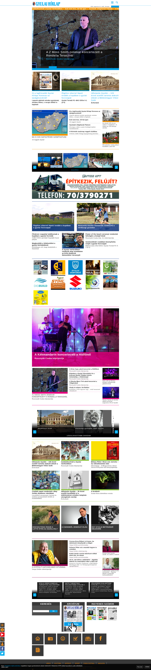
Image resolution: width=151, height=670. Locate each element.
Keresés (45, 604)
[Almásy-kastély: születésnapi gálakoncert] (75, 161)
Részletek (139, 667)
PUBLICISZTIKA (89, 663)
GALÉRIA (75, 170)
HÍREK (48, 663)
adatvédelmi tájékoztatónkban (12, 665)
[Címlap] (37, 641)
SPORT (77, 663)
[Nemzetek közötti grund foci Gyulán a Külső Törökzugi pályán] (50, 161)
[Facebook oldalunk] (100, 641)
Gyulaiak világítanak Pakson (57, 9)
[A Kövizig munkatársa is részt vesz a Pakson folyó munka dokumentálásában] (101, 161)
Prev (43, 59)
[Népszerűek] (63, 641)
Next (116, 59)
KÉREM (147, 667)
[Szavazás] (75, 641)
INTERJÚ (68, 663)
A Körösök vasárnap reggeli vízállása (87, 9)
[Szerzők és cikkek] (37, 653)
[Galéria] (50, 641)
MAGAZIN (101, 663)
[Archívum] (88, 641)
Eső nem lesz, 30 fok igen (32, 9)
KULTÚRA (57, 663)
